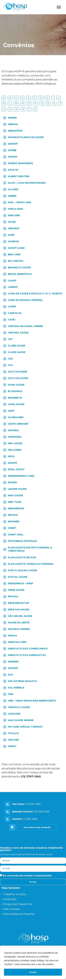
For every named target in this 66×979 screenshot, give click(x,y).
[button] (37, 827)
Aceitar (33, 972)
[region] (33, 962)
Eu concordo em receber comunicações (27, 875)
